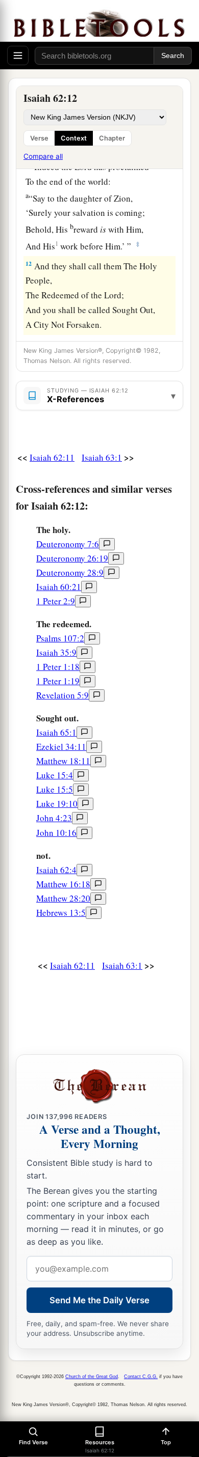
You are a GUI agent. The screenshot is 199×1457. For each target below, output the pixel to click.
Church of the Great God (91, 1376)
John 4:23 (54, 818)
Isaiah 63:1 (102, 457)
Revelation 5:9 (62, 695)
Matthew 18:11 (63, 761)
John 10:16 (56, 832)
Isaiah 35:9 (56, 652)
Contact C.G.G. (141, 1376)
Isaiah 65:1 (56, 732)
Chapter (112, 138)
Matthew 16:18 (63, 884)
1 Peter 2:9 (55, 601)
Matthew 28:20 (63, 898)
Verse (39, 138)
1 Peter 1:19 (58, 681)
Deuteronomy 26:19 (72, 558)
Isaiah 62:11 (52, 457)
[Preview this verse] (107, 544)
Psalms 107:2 (60, 638)
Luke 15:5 (54, 789)
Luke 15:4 (54, 775)
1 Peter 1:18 (58, 667)
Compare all (43, 156)
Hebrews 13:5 (61, 912)
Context (74, 138)
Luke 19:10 (57, 803)
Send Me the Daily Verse (99, 1300)
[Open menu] (18, 55)
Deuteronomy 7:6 (67, 544)
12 (29, 263)
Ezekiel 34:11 (61, 746)
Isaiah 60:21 (58, 587)
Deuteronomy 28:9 (70, 572)
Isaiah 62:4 (56, 870)
